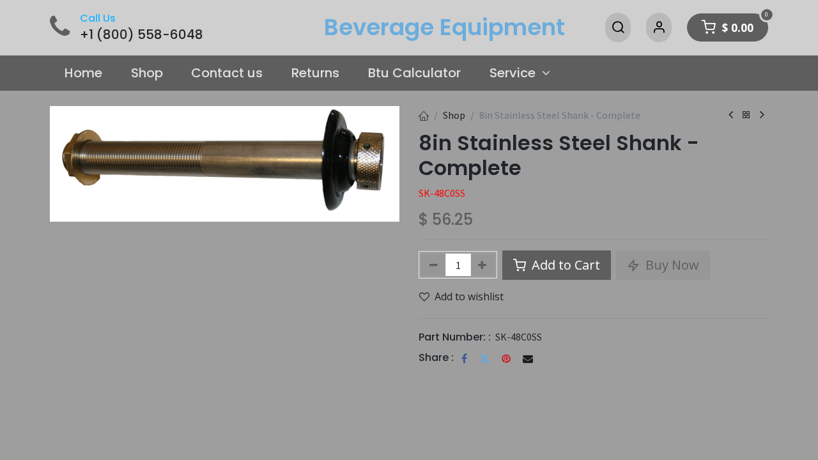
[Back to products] (746, 115)
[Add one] (482, 265)
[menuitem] (83, 73)
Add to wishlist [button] (469, 296)
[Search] (618, 27)
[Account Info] (659, 27)
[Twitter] (484, 358)
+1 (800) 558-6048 (141, 34)
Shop (454, 115)
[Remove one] (433, 265)
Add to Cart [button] (564, 264)
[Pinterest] (506, 358)
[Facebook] (464, 358)
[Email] (528, 358)
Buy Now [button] (670, 264)
